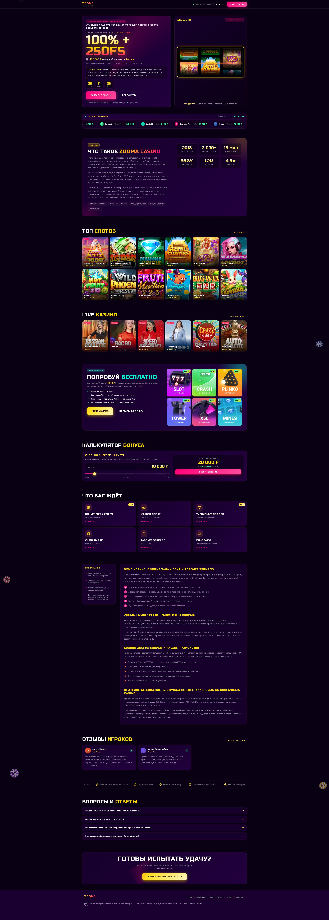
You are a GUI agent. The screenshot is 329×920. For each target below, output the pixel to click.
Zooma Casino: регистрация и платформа (99, 581)
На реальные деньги (131, 411)
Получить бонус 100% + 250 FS (164, 876)
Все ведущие (237, 316)
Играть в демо (100, 411)
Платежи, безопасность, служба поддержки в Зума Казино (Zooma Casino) (98, 597)
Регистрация (237, 4)
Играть (40, 912)
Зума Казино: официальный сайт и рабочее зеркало (99, 574)
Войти (219, 4)
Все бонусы (129, 95)
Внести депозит (208, 472)
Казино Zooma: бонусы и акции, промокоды (98, 588)
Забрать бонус (99, 95)
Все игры (239, 232)
